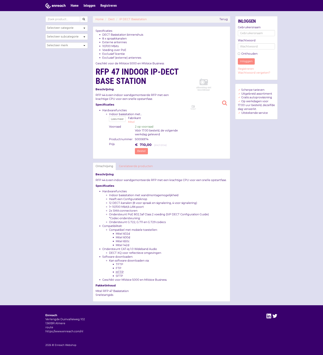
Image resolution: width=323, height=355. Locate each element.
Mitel (131, 122)
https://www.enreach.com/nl (64, 331)
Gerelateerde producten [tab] (136, 166)
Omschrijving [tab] (104, 166)
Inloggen (89, 6)
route (49, 327)
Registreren (108, 6)
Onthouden (249, 53)
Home (75, 6)
